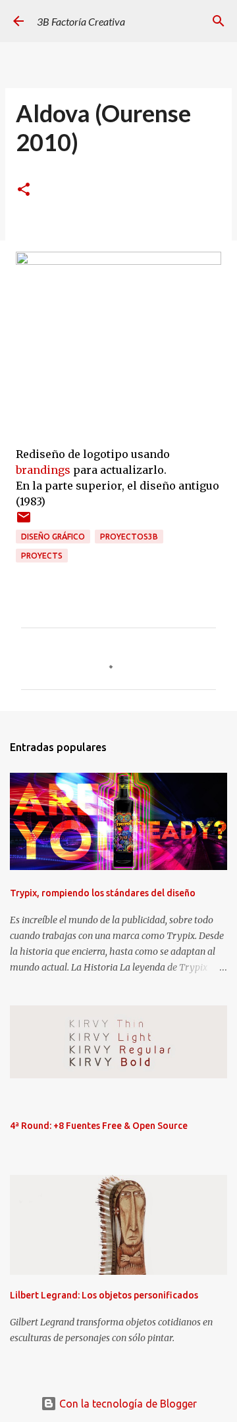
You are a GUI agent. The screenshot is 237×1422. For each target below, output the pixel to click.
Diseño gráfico (53, 536)
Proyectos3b (129, 536)
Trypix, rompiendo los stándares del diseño (103, 893)
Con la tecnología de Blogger (127, 1404)
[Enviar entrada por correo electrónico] (24, 522)
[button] (24, 190)
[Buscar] (218, 21)
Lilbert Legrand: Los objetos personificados (104, 1295)
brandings (43, 469)
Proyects (42, 555)
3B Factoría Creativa (81, 21)
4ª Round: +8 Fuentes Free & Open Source (99, 1125)
